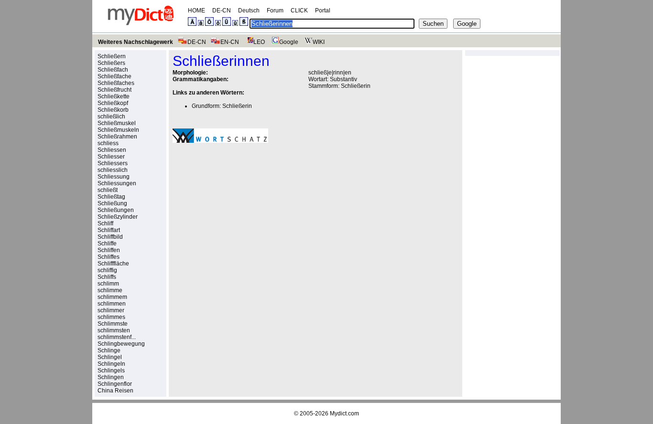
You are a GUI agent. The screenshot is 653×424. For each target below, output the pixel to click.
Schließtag (111, 196)
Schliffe (107, 243)
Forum (275, 10)
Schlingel (110, 357)
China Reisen (115, 390)
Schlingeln (111, 363)
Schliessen (112, 150)
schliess (108, 143)
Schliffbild (110, 236)
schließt (108, 190)
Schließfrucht (114, 89)
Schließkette (114, 96)
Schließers (111, 63)
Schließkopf (113, 103)
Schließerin (355, 86)
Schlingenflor (115, 384)
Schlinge (109, 350)
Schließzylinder (118, 216)
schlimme (110, 290)
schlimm (108, 283)
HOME (196, 10)
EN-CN (229, 42)
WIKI (319, 42)
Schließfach (113, 69)
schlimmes (111, 317)
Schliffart (109, 230)
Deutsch (249, 10)
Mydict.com (344, 413)
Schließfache (114, 76)
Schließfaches (116, 83)
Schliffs (107, 277)
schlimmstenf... (117, 337)
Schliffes (109, 257)
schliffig (107, 270)
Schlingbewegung (121, 343)
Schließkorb (113, 109)
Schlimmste (113, 323)
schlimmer (111, 310)
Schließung (112, 203)
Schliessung (114, 176)
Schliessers (113, 163)
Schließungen (116, 210)
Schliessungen (117, 183)
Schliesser (111, 156)
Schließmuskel (117, 123)
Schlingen (111, 377)
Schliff (105, 223)
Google (288, 42)
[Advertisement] (253, 216)
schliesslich (113, 170)
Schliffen (109, 250)
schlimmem (112, 297)
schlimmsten (114, 330)
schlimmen (112, 303)
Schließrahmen (117, 136)
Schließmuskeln (118, 130)
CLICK (299, 10)
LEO (259, 42)
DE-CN (221, 10)
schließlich (111, 116)
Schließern (112, 56)
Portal (322, 10)
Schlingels (111, 370)
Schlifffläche (113, 263)
